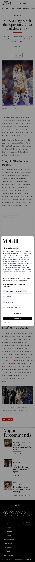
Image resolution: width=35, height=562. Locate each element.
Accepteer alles (17, 318)
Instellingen (17, 313)
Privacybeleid (7, 322)
